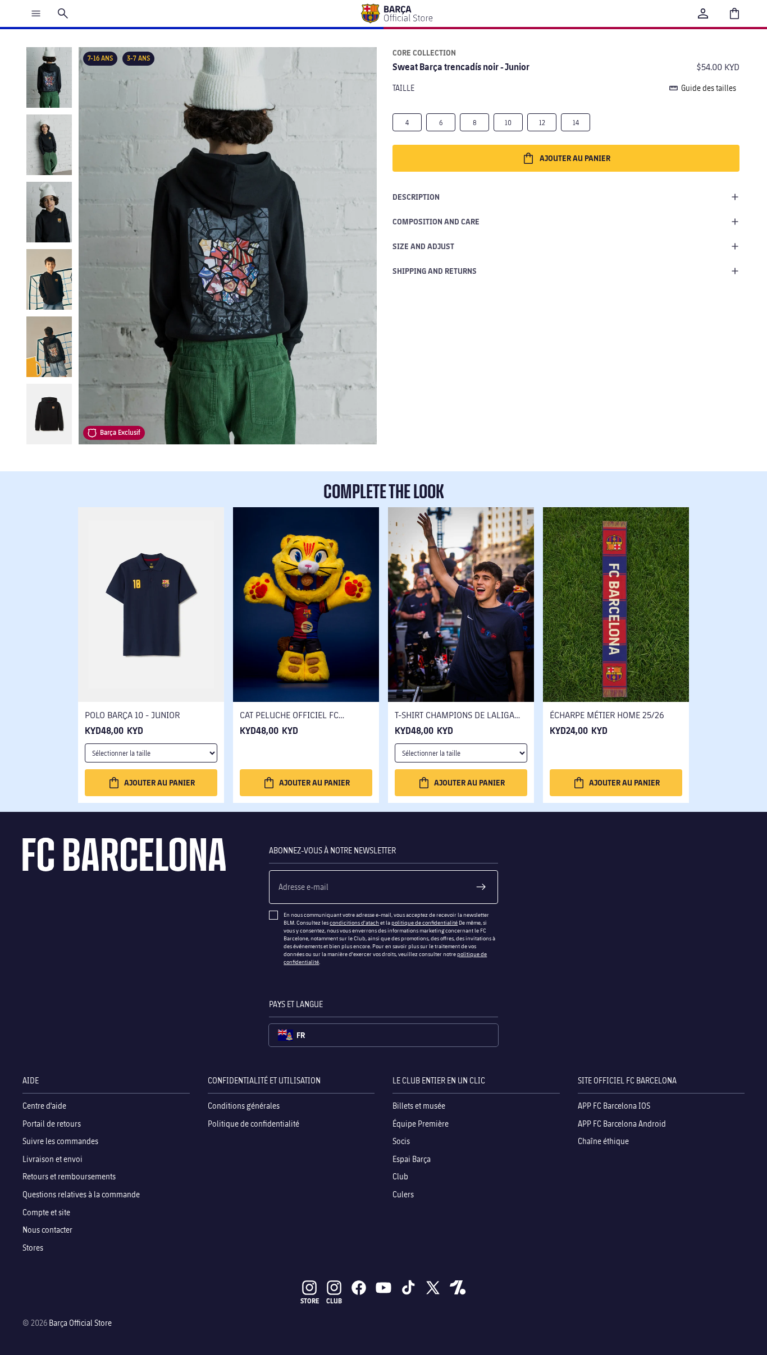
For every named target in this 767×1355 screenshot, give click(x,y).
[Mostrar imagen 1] (49, 77)
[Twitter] (433, 1288)
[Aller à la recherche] (62, 13)
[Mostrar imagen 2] (49, 144)
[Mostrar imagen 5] (49, 346)
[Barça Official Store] (396, 13)
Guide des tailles (708, 88)
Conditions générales (244, 1105)
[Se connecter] (703, 13)
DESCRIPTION (416, 196)
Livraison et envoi (52, 1158)
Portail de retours (51, 1123)
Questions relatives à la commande (81, 1194)
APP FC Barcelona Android (622, 1123)
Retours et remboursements (69, 1176)
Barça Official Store (80, 1323)
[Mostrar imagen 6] (49, 414)
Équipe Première (420, 1123)
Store (309, 1301)
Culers (403, 1194)
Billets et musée (418, 1105)
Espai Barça (411, 1158)
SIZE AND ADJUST (423, 246)
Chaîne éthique (603, 1141)
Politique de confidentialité (253, 1123)
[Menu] (35, 13)
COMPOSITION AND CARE (436, 221)
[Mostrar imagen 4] (49, 279)
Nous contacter (47, 1229)
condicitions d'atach (354, 922)
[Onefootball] (458, 1288)
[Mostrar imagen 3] (49, 212)
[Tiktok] (408, 1288)
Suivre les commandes (60, 1141)
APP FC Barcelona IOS (614, 1105)
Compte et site (46, 1211)
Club (400, 1176)
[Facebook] (359, 1288)
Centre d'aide (44, 1105)
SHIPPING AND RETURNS (434, 270)
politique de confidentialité (424, 922)
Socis (401, 1141)
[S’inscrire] (481, 887)
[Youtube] (383, 1288)
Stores (32, 1247)
